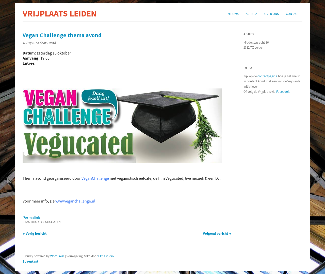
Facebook (282, 91)
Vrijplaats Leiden (59, 13)
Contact (292, 14)
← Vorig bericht (35, 233)
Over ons (271, 14)
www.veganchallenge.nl (75, 201)
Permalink (31, 217)
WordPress (57, 256)
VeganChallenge (95, 178)
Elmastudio (106, 256)
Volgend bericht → (217, 233)
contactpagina (267, 76)
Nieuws (233, 14)
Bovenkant (30, 261)
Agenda (251, 14)
